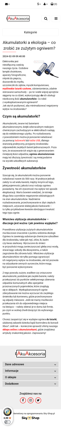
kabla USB (34, 140)
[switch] (7, 422)
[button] (53, 4)
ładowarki (20, 140)
